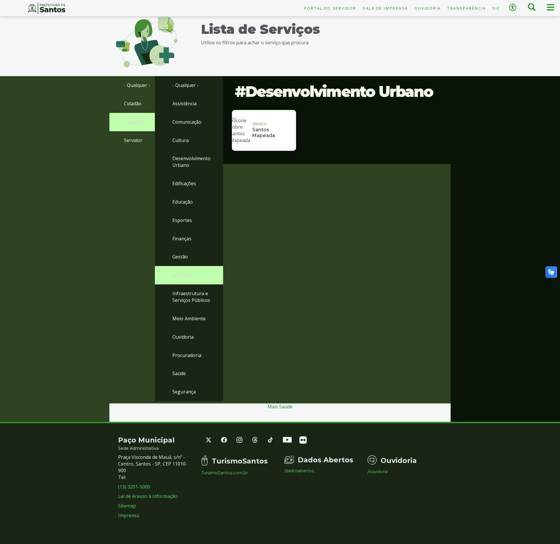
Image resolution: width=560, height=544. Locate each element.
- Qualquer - (137, 85)
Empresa (133, 122)
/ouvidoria (378, 472)
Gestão (180, 256)
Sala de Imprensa (385, 8)
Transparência (466, 8)
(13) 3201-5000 (134, 487)
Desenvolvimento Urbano (191, 161)
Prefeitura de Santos (46, 8)
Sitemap (127, 506)
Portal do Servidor (330, 8)
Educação (182, 202)
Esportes (182, 220)
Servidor (133, 140)
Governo (181, 275)
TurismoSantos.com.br (224, 473)
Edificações (184, 183)
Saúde (179, 373)
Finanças (181, 238)
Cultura (180, 140)
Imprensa (128, 515)
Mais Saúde (280, 406)
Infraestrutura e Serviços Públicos (191, 296)
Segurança (184, 392)
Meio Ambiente (189, 318)
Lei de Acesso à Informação (148, 496)
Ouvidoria (427, 8)
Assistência (184, 103)
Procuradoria (186, 355)
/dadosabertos (299, 471)
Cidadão (132, 103)
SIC (496, 8)
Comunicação (187, 122)
